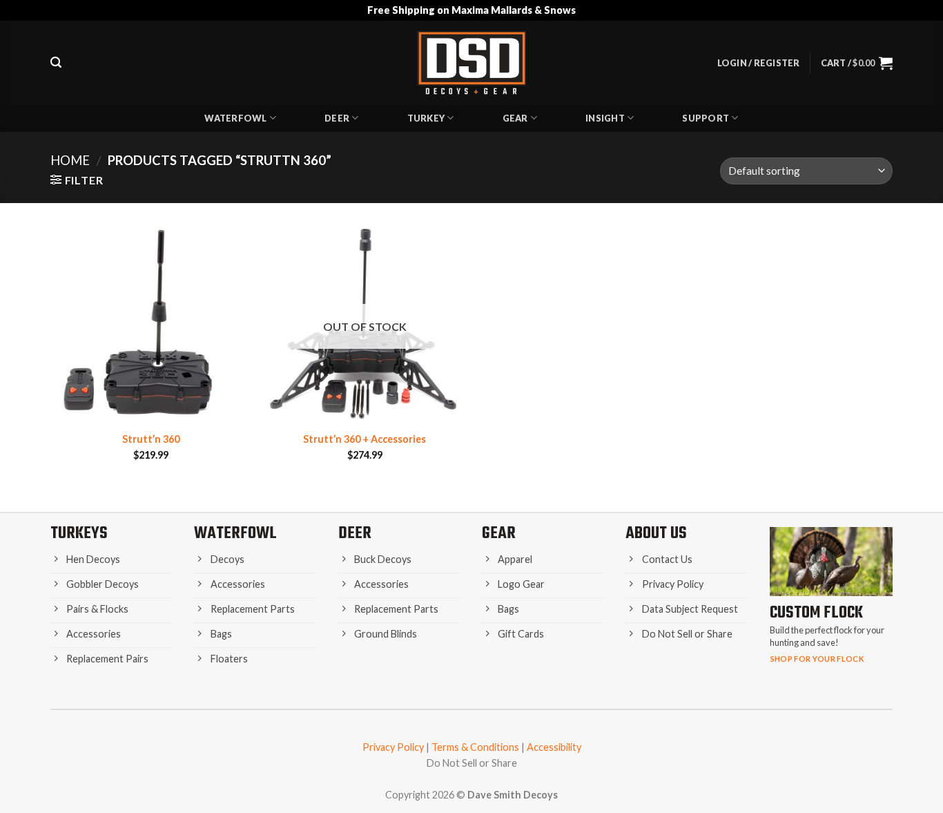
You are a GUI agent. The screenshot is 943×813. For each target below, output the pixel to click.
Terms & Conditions (475, 747)
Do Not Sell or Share (472, 763)
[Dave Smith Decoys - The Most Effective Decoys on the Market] (471, 62)
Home (70, 160)
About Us (656, 533)
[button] (55, 62)
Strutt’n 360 (150, 439)
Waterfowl (235, 118)
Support (705, 118)
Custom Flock (816, 613)
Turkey (426, 118)
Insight (605, 118)
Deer (336, 118)
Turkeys (79, 533)
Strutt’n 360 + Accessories (364, 439)
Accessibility (554, 747)
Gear (515, 118)
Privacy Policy (393, 747)
